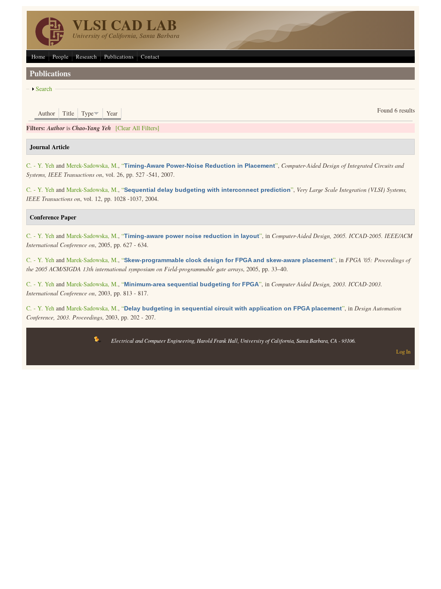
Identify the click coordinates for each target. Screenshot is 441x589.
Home (38, 56)
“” (199, 165)
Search (44, 89)
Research (86, 56)
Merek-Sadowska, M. (92, 165)
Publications (119, 56)
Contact (150, 56)
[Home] (49, 43)
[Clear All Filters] (137, 128)
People (60, 56)
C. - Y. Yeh (40, 165)
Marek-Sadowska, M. (92, 189)
